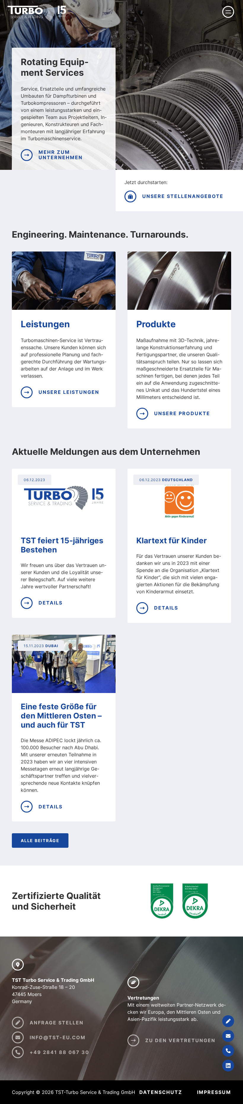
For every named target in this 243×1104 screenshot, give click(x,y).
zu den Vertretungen (180, 1040)
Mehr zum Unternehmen (61, 154)
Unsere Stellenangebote (182, 196)
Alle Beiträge (40, 840)
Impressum (214, 1092)
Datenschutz (160, 1092)
